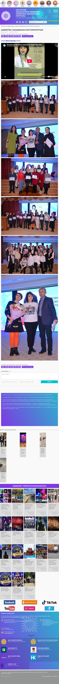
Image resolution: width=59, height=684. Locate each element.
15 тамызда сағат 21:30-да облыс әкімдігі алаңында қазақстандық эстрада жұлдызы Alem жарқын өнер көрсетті (41, 535)
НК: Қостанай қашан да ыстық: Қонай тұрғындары (52, 562)
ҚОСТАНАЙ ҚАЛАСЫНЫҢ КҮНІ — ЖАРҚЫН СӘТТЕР (5, 563)
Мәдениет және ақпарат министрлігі (47, 640)
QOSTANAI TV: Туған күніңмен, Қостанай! (41, 506)
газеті (14, 656)
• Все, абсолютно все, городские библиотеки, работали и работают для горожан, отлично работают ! (27, 394)
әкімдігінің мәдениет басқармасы (17, 640)
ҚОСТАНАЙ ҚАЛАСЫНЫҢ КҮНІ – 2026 (5, 589)
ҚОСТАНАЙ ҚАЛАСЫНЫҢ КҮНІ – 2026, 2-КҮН (17, 562)
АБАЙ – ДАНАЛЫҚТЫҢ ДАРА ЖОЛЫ (29, 589)
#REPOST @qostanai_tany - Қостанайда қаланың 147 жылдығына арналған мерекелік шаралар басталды (29, 563)
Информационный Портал (44, 648)
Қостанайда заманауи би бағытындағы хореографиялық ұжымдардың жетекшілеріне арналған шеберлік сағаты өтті (43, 451)
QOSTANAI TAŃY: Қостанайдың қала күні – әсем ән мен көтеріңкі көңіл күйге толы (5, 535)
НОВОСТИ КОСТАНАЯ (13, 664)
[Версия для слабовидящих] (26, 22)
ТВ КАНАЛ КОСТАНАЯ (13, 648)
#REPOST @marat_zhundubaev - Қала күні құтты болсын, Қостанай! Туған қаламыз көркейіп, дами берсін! (53, 535)
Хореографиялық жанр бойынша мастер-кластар (20, 26)
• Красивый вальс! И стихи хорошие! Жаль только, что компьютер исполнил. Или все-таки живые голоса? (28, 397)
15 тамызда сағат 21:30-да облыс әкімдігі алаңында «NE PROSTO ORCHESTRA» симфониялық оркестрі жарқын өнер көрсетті (29, 535)
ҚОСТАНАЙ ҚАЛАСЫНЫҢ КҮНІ (17, 534)
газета (43, 656)
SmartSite (54, 676)
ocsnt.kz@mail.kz (8, 633)
